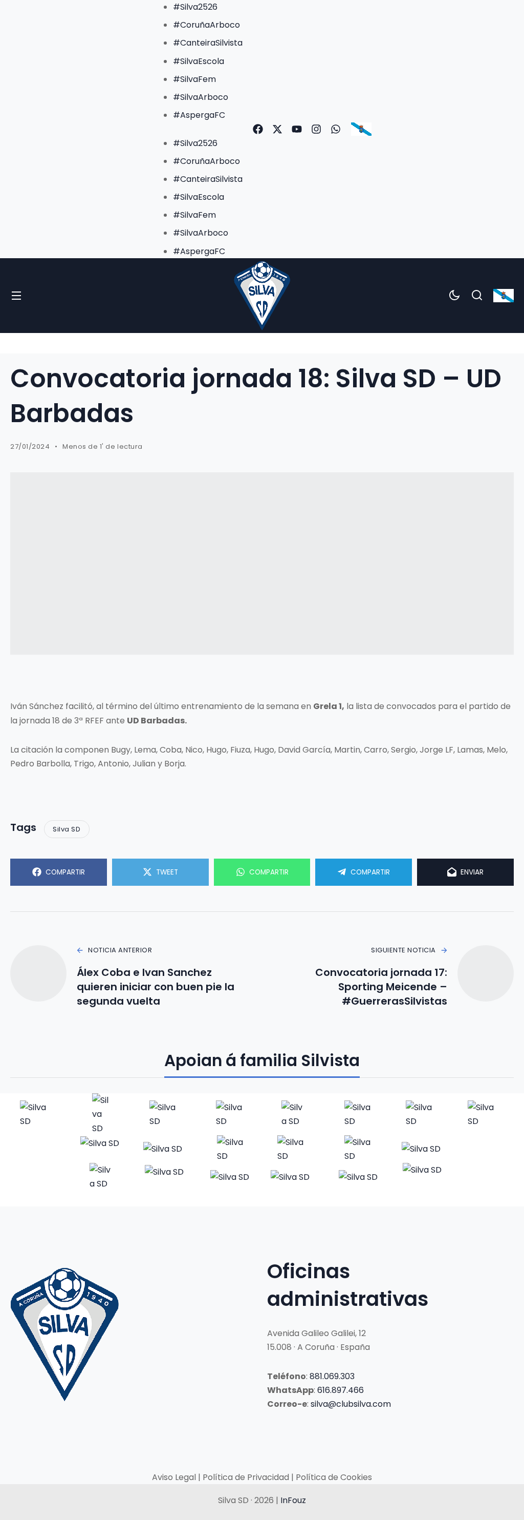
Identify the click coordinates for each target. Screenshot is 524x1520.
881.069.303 (332, 1376)
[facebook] (258, 129)
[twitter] (277, 129)
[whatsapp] (336, 129)
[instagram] (316, 129)
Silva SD (66, 829)
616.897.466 (340, 1390)
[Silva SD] (262, 295)
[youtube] (297, 129)
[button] (197, 129)
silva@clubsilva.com (351, 1404)
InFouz (293, 1500)
